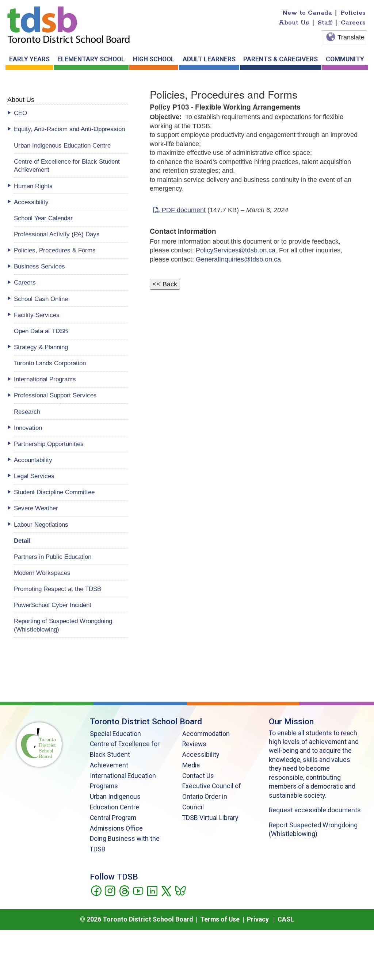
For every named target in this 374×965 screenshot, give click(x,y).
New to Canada (307, 13)
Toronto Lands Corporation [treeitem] (50, 363)
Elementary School (91, 59)
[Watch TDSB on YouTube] (138, 890)
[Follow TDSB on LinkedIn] (152, 890)
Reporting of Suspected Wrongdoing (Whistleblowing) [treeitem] (63, 625)
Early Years (29, 59)
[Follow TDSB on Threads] (124, 890)
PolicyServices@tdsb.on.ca (235, 250)
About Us (294, 23)
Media (191, 765)
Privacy (258, 919)
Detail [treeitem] (22, 540)
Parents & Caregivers (280, 59)
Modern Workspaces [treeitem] (42, 572)
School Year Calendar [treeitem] (43, 218)
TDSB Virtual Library (210, 817)
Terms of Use (220, 919)
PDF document (183, 210)
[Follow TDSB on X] (166, 890)
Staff (325, 23)
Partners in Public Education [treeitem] (52, 556)
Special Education (115, 733)
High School (154, 59)
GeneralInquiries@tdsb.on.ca (238, 259)
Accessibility (200, 754)
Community (345, 59)
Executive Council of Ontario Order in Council (211, 796)
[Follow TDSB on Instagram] (110, 890)
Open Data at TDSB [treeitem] (41, 331)
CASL (286, 919)
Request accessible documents (315, 810)
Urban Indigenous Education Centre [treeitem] (62, 145)
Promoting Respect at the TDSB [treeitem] (57, 588)
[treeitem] (71, 113)
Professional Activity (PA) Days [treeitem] (57, 234)
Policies (353, 13)
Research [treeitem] (27, 411)
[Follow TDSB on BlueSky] (180, 890)
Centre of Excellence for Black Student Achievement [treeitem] (67, 165)
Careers (353, 23)
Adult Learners (209, 59)
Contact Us (198, 775)
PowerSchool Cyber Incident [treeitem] (52, 605)
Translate (351, 37)
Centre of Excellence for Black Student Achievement (125, 754)
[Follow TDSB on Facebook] (96, 890)
